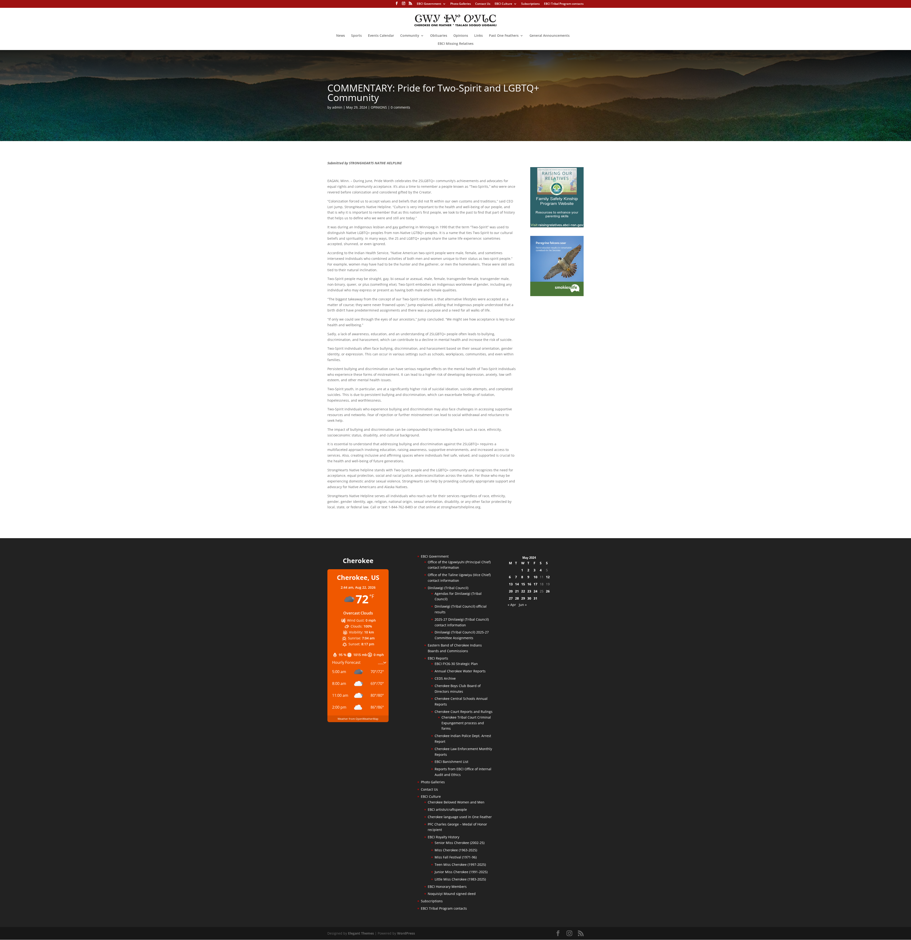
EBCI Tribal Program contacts (564, 4)
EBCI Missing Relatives (456, 44)
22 (523, 591)
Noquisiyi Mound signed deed (452, 893)
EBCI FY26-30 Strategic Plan (456, 663)
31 (535, 598)
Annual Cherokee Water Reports (460, 671)
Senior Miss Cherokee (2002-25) (459, 842)
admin (337, 107)
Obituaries (438, 36)
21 (517, 591)
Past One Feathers (504, 36)
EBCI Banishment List (451, 761)
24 (535, 591)
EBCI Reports (438, 658)
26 (548, 591)
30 (529, 598)
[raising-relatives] (557, 226)
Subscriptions (530, 4)
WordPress (406, 933)
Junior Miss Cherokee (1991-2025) (461, 872)
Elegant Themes (361, 933)
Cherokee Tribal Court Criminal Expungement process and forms (466, 723)
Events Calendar (381, 36)
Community (409, 36)
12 (548, 577)
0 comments (400, 107)
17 (535, 584)
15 (523, 584)
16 (529, 584)
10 (535, 577)
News (340, 36)
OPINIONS (379, 107)
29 (523, 598)
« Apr (512, 604)
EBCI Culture (503, 4)
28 (517, 598)
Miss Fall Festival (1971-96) (456, 857)
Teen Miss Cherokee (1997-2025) (460, 864)
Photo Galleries (460, 4)
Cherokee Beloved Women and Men (456, 802)
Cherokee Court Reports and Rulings (464, 711)
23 (529, 591)
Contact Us (482, 4)
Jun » (523, 604)
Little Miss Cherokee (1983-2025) (460, 879)
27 (511, 598)
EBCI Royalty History (443, 837)
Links (478, 36)
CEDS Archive (445, 678)
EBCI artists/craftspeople (447, 809)
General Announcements (550, 36)
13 (511, 584)
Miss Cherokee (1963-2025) (456, 850)
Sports (356, 36)
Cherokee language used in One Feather (460, 817)
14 (517, 584)
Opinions (460, 36)
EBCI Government (429, 4)
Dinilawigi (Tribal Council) (448, 588)
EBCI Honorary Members (447, 886)
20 (511, 591)
